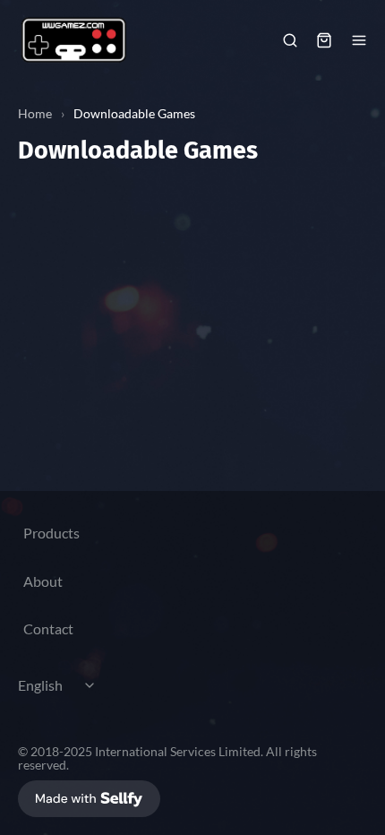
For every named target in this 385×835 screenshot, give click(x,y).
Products (51, 532)
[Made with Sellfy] (89, 798)
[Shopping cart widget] (324, 40)
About (43, 581)
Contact (48, 628)
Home (35, 113)
